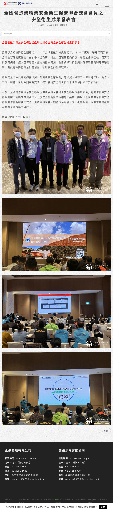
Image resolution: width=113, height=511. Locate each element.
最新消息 (63, 25)
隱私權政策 (89, 507)
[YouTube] (97, 5)
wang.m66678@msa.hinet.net (28, 479)
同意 (103, 507)
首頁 (42, 25)
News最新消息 (52, 25)
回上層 (105, 431)
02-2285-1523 (19, 466)
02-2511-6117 (72, 466)
